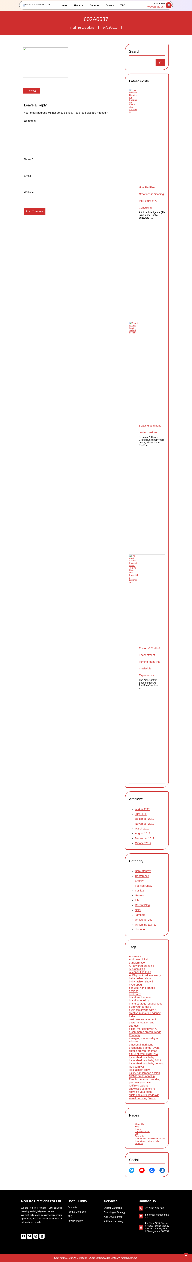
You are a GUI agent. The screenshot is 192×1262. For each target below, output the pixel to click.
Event (156, 1047)
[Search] (160, 62)
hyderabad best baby (141, 1057)
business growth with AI (143, 1010)
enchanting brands (140, 1047)
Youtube (140, 929)
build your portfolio (140, 1006)
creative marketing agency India (144, 1015)
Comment (31, 120)
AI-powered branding (141, 965)
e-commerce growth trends (145, 1032)
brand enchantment (140, 997)
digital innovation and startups (141, 1024)
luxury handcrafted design (144, 1073)
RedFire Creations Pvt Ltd (41, 1201)
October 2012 (143, 843)
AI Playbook (136, 975)
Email (28, 175)
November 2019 (144, 823)
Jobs (137, 1134)
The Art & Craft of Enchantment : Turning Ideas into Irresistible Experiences (149, 662)
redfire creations (138, 1085)
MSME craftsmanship (142, 1076)
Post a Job (140, 1136)
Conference (142, 876)
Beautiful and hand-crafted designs (150, 429)
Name (28, 159)
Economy (134, 1035)
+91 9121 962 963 (156, 6)
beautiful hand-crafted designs (142, 990)
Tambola (140, 914)
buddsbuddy (155, 1003)
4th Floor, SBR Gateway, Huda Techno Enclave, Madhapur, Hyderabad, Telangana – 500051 (157, 1227)
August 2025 (142, 809)
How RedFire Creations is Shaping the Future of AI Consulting (151, 197)
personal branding (149, 1079)
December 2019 (144, 818)
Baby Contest (143, 871)
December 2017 (144, 838)
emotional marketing (141, 1044)
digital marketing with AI (143, 1028)
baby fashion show (140, 978)
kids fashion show (139, 1069)
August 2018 (142, 833)
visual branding (138, 1098)
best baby (135, 994)
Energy (139, 880)
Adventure (135, 956)
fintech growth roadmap (143, 1051)
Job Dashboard (142, 1131)
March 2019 (142, 828)
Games (139, 895)
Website (29, 192)
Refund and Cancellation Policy (150, 1138)
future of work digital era (143, 1054)
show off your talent (140, 1092)
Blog (137, 1126)
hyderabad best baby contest (146, 1063)
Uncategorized (143, 919)
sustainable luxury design (144, 1095)
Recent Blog (142, 905)
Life (137, 900)
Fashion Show (143, 885)
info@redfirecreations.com (157, 1216)
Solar (138, 909)
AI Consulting (137, 969)
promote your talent (140, 1082)
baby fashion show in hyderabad (141, 983)
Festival (139, 890)
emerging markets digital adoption (143, 1040)
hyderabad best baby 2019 (145, 1060)
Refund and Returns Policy (147, 1141)
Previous (31, 90)
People (133, 1079)
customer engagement (142, 1019)
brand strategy (137, 1003)
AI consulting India (140, 972)
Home (138, 1129)
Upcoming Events (145, 924)
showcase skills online (142, 1088)
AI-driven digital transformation (138, 961)
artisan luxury (153, 975)
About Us (139, 1124)
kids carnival (136, 1066)
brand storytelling (139, 1000)
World (152, 1098)
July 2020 (141, 814)
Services (139, 1143)
